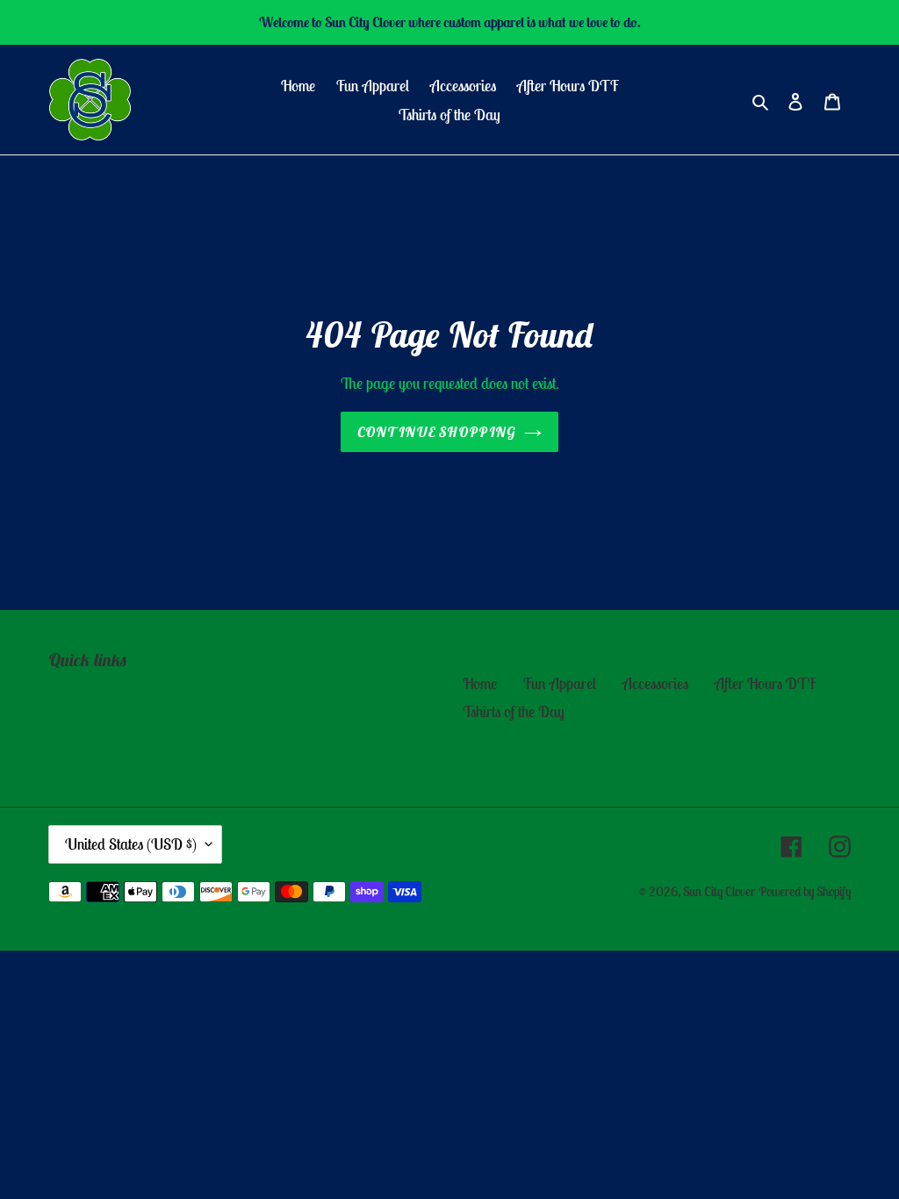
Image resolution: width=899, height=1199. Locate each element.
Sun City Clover (719, 891)
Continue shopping (436, 432)
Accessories (655, 683)
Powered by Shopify (805, 891)
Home (480, 683)
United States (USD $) (131, 844)
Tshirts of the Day (514, 711)
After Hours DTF (765, 683)
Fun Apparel (559, 683)
